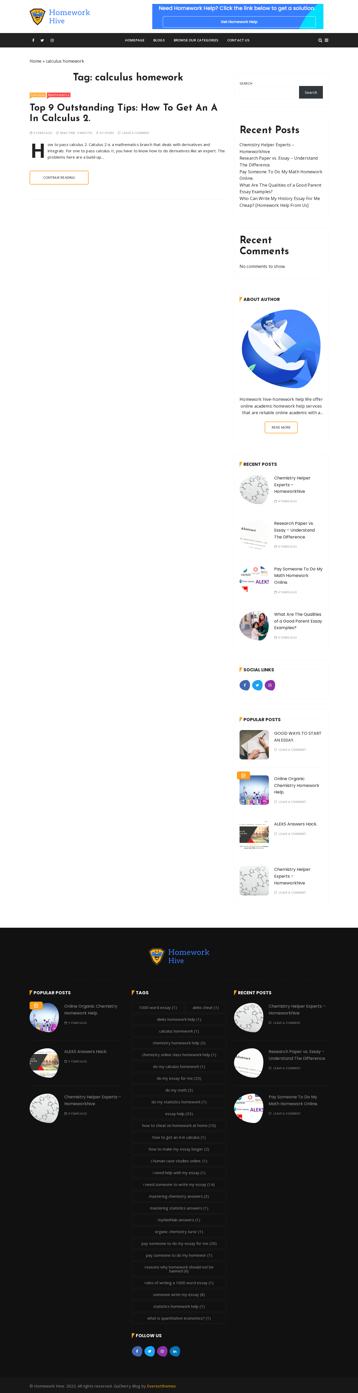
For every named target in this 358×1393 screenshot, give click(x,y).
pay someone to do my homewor (179, 1255)
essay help (179, 1113)
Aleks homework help (179, 1019)
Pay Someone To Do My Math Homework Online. (298, 575)
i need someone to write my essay (179, 1184)
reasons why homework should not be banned (179, 1268)
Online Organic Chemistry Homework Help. (296, 785)
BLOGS (159, 40)
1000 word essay (158, 1007)
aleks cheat (206, 1007)
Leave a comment (136, 132)
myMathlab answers (179, 1219)
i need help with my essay (179, 1172)
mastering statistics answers (179, 1208)
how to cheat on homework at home (179, 1125)
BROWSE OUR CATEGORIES (196, 40)
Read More (281, 427)
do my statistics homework (179, 1101)
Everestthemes (161, 1386)
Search (246, 83)
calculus (38, 95)
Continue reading (59, 177)
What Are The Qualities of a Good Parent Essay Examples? (298, 621)
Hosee (109, 132)
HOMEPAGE (134, 40)
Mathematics (58, 95)
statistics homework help (179, 1306)
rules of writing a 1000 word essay (179, 1282)
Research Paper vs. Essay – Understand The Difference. (294, 530)
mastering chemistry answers (179, 1196)
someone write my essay (179, 1294)
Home (36, 61)
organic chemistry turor (179, 1231)
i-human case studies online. (179, 1160)
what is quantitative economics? (179, 1318)
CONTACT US (238, 40)
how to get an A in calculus (179, 1137)
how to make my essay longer (179, 1149)
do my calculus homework (179, 1066)
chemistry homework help (179, 1042)
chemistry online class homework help (179, 1054)
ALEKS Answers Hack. (295, 824)
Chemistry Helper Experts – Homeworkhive (292, 484)
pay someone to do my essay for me (179, 1243)
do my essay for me (179, 1078)
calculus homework (179, 1031)
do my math (179, 1090)
